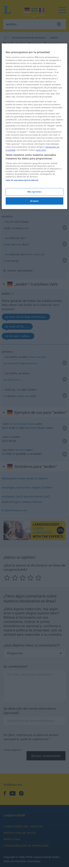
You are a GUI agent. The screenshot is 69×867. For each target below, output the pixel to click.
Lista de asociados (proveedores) (22, 180)
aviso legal (41, 150)
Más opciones (34, 191)
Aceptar (34, 201)
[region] (34, 126)
